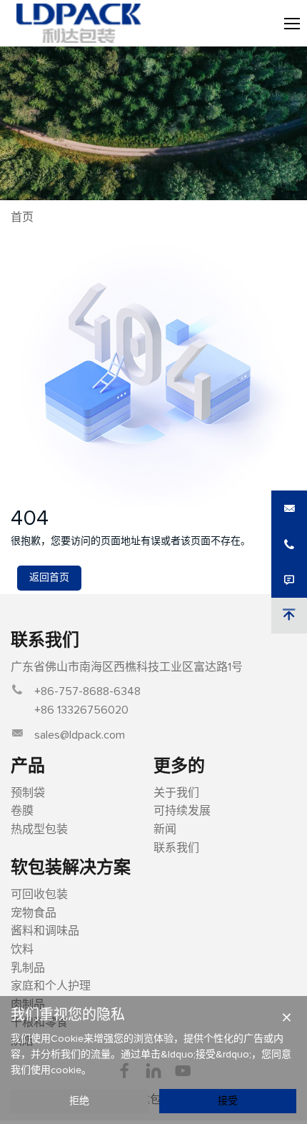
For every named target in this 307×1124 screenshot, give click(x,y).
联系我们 (176, 848)
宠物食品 (33, 913)
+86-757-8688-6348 (87, 691)
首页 (22, 217)
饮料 (22, 949)
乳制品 (28, 968)
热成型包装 (39, 829)
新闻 (165, 829)
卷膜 (22, 811)
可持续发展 (182, 811)
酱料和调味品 (45, 931)
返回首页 (49, 578)
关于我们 (176, 793)
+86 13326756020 (81, 710)
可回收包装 (39, 894)
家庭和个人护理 (51, 986)
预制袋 (28, 793)
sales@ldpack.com (79, 735)
